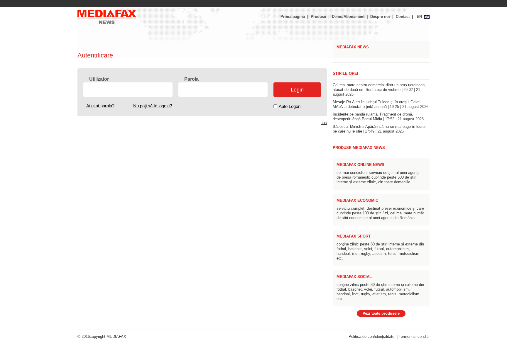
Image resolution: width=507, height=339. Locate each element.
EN (419, 16)
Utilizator (99, 79)
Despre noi (380, 16)
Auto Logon (289, 106)
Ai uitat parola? (100, 106)
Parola (191, 79)
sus (324, 123)
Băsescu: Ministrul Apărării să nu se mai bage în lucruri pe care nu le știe (380, 129)
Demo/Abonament (348, 16)
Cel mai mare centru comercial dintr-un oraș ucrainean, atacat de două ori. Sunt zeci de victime (379, 90)
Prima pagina (292, 16)
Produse (318, 16)
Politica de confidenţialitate (371, 336)
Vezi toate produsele (381, 313)
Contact (403, 16)
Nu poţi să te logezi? (152, 106)
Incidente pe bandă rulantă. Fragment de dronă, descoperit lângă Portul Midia (378, 116)
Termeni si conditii (414, 336)
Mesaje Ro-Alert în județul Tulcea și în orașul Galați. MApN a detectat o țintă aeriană (380, 104)
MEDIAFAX (116, 336)
